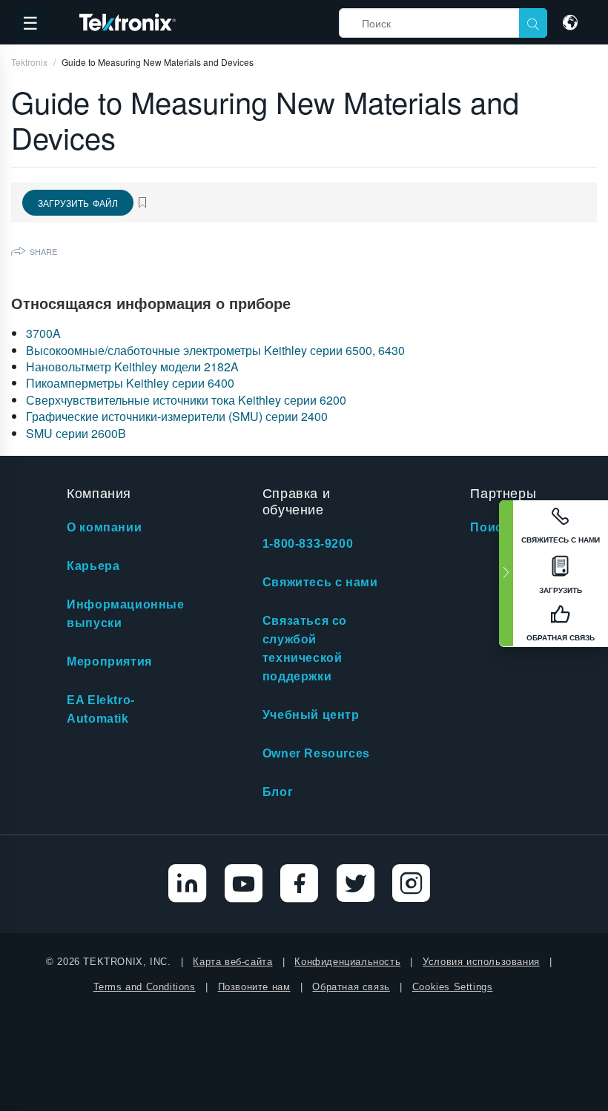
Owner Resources (316, 753)
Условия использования (481, 961)
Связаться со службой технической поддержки (304, 648)
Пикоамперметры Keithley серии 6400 (130, 382)
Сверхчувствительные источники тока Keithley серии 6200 (186, 399)
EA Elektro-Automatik (101, 709)
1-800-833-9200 (307, 543)
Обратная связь (350, 986)
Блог (277, 792)
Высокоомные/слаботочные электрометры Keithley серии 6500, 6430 (215, 350)
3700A (43, 333)
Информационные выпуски (125, 613)
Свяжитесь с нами (320, 582)
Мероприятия (109, 661)
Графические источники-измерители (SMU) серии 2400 (177, 416)
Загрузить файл (78, 202)
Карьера (93, 566)
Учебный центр (311, 715)
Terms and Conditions (144, 986)
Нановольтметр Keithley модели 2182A (132, 366)
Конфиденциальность (347, 961)
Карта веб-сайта (232, 961)
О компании (104, 527)
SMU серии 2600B (76, 433)
